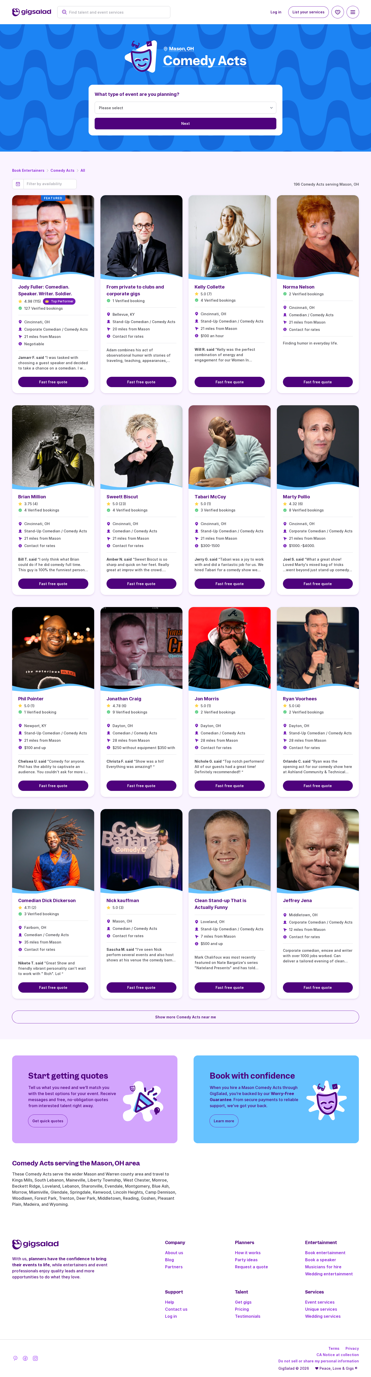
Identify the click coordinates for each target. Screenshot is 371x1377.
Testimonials (247, 1316)
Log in (276, 12)
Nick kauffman (123, 900)
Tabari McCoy (210, 496)
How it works (248, 1252)
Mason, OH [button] (181, 49)
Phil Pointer (31, 698)
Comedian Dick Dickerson (47, 900)
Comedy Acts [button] (205, 61)
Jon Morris (207, 698)
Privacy (352, 1348)
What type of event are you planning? (137, 94)
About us (174, 1252)
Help (169, 1302)
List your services (309, 12)
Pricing (242, 1309)
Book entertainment (325, 1252)
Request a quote (251, 1266)
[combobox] (116, 12)
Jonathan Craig (124, 698)
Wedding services (323, 1316)
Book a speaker (320, 1259)
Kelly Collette (210, 287)
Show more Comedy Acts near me (185, 1017)
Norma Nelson (298, 287)
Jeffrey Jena (297, 900)
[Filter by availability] (50, 183)
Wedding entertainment (329, 1273)
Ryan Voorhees (300, 698)
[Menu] (353, 12)
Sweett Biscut (122, 496)
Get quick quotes (47, 1121)
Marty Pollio (296, 496)
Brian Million (32, 496)
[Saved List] (338, 12)
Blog (169, 1259)
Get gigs (243, 1302)
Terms (333, 1348)
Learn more (224, 1121)
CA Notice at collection (337, 1355)
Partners (174, 1266)
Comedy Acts (62, 170)
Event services (320, 1302)
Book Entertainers (28, 170)
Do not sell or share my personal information (318, 1361)
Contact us (176, 1309)
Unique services (321, 1309)
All (83, 170)
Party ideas (246, 1259)
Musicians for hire (323, 1266)
